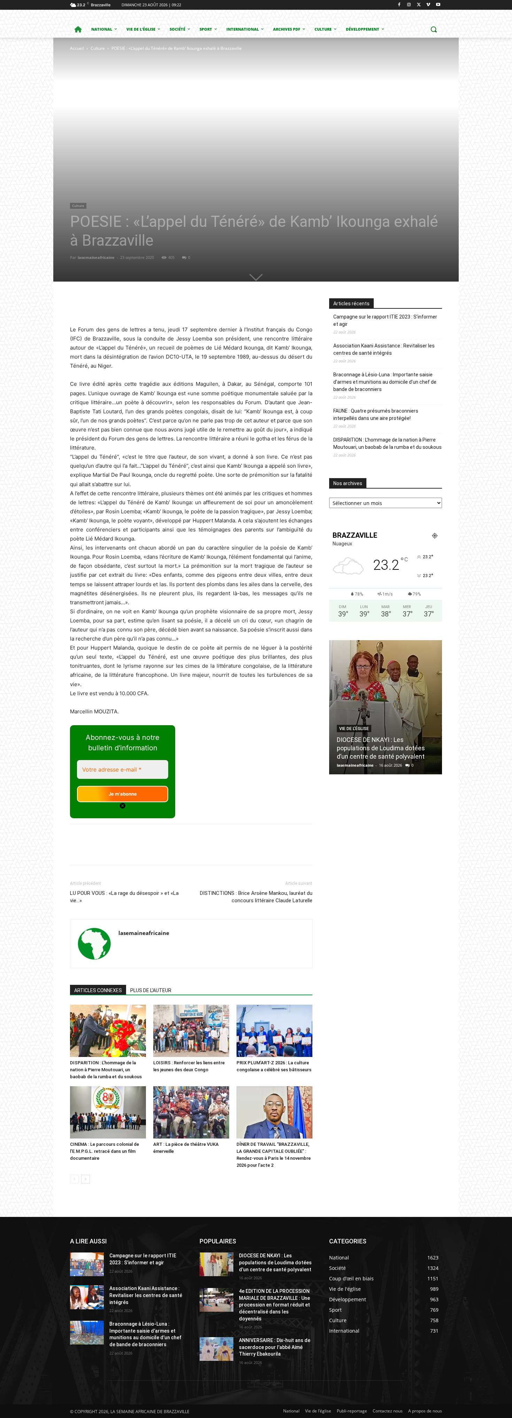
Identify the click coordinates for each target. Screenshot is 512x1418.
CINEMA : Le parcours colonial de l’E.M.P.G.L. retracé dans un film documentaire (104, 1151)
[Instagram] (409, 5)
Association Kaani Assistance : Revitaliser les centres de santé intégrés (384, 349)
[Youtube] (438, 5)
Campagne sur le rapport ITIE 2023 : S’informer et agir (385, 320)
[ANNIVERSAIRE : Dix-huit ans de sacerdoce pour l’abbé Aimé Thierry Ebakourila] (216, 1349)
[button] (433, 29)
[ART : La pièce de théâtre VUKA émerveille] (191, 1112)
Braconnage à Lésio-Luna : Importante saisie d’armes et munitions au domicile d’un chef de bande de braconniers (384, 382)
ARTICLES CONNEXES (98, 990)
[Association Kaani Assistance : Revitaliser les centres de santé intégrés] (87, 1297)
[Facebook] (399, 5)
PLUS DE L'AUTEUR (150, 990)
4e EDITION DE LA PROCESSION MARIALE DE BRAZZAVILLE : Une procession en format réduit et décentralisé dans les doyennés (274, 1304)
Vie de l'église (354, 728)
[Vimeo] (428, 5)
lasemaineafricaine (96, 257)
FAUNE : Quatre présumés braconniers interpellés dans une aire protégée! (375, 414)
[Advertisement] (156, 104)
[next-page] (85, 1179)
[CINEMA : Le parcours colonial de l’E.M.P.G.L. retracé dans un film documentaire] (108, 1112)
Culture (98, 48)
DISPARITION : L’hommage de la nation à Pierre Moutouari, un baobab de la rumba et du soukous (106, 1069)
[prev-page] (74, 1179)
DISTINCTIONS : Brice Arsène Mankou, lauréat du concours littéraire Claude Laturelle (256, 897)
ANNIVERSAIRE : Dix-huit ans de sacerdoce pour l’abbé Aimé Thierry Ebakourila (274, 1347)
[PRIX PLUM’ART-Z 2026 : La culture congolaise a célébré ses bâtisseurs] (274, 1031)
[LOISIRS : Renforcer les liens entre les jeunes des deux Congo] (191, 1031)
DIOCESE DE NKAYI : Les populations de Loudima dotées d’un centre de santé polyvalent (381, 748)
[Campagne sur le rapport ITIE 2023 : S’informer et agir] (87, 1264)
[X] (419, 5)
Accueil (77, 48)
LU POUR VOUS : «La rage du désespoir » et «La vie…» (124, 897)
